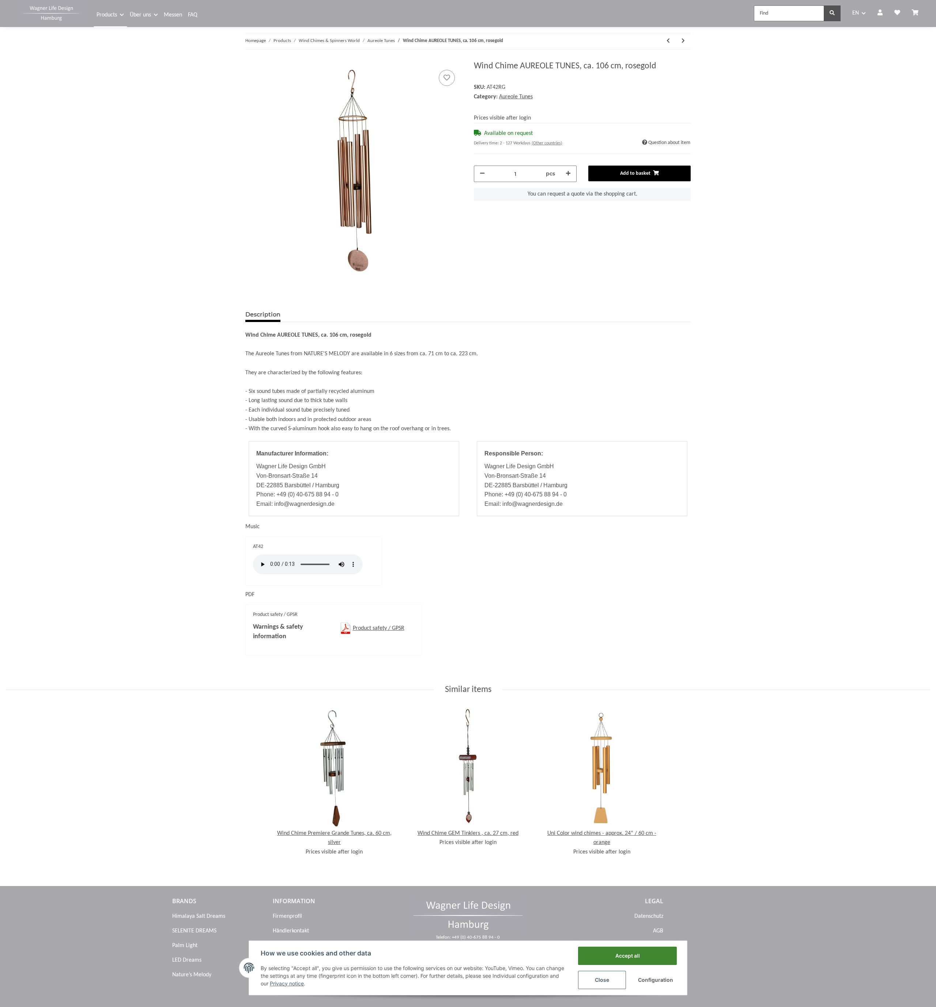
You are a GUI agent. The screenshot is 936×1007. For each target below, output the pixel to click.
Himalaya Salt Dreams (198, 916)
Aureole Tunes (516, 97)
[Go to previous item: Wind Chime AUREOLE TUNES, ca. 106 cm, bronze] (668, 41)
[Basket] (918, 13)
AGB (658, 931)
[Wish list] (897, 13)
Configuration (655, 980)
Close (602, 980)
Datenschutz (648, 916)
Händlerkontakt (291, 931)
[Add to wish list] (447, 78)
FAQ (192, 15)
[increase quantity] (568, 174)
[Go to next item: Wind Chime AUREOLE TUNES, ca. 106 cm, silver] (683, 41)
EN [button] (855, 13)
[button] (880, 13)
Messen (173, 15)
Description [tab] (262, 314)
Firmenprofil (287, 916)
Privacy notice (287, 983)
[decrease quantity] (482, 174)
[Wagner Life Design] (51, 12)
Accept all (627, 956)
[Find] (832, 13)
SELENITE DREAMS (194, 931)
